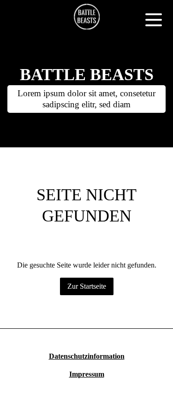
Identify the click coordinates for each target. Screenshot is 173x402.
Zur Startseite (86, 286)
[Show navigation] (154, 19)
